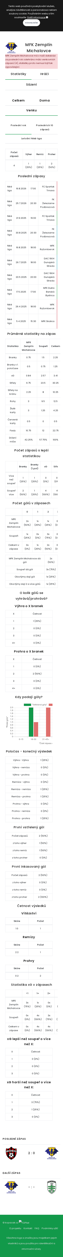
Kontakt (28, 1228)
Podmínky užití (50, 1228)
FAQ (37, 1228)
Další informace (36, 17)
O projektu (15, 1228)
